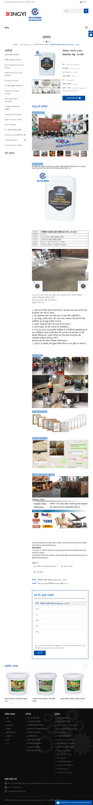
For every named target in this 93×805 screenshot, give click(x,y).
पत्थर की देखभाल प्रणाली (41, 45)
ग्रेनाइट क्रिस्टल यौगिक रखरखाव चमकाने (72, 699)
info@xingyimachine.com (17, 791)
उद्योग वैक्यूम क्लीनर (12, 54)
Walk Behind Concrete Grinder (13, 74)
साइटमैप (8, 736)
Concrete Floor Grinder (13, 145)
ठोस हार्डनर (40, 572)
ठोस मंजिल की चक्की (33, 722)
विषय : (52, 603)
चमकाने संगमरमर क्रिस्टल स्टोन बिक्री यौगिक (44, 700)
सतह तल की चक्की (33, 718)
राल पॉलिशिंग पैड (32, 736)
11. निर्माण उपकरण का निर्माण (12, 108)
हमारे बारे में (9, 725)
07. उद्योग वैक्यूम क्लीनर (13, 130)
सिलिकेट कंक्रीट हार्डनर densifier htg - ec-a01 (54, 603)
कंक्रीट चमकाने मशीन (33, 740)
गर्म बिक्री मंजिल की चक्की (35, 725)
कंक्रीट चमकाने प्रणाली (13, 60)
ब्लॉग (8, 740)
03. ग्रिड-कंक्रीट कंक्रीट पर (14, 86)
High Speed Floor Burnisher (11, 100)
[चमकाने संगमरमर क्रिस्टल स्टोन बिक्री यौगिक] (45, 684)
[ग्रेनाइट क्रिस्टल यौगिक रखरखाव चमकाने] (73, 684)
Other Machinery (25, 45)
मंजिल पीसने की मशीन (34, 751)
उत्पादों (8, 722)
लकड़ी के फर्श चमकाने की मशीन (37, 729)
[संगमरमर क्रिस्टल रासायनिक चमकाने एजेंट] (17, 684)
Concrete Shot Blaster (13, 114)
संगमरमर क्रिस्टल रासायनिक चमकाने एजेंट (16, 700)
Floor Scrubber (10, 124)
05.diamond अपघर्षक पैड (14, 135)
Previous (83, 666)
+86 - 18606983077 (15, 787)
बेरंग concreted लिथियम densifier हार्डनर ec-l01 (53, 584)
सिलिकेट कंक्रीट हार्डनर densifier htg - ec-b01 (52, 580)
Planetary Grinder (11, 80)
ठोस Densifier (68, 566)
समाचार (8, 729)
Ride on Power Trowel (13, 119)
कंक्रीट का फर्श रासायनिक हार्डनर (47, 566)
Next (86, 666)
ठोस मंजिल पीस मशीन (34, 743)
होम (16, 45)
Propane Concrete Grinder (12, 92)
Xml (7, 743)
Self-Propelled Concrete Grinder (14, 66)
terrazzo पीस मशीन (33, 747)
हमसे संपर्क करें (72, 98)
